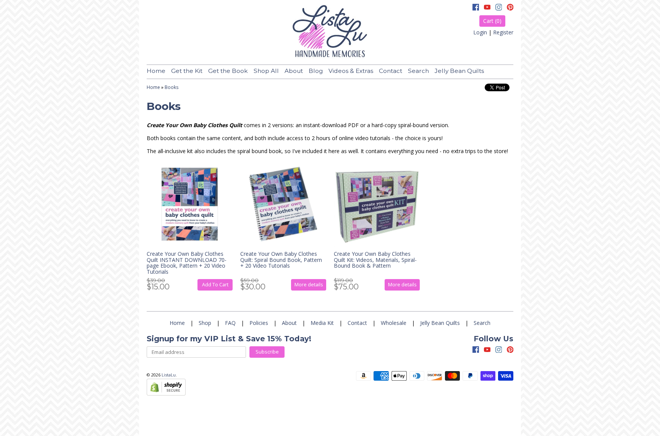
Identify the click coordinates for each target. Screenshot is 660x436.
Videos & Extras (350, 70)
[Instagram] (498, 8)
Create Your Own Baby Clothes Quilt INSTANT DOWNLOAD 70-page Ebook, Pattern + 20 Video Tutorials (186, 262)
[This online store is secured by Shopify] (166, 393)
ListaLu (169, 375)
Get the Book (228, 70)
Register (503, 32)
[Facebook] (475, 8)
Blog (316, 70)
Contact (390, 70)
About (294, 70)
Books (171, 87)
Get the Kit (186, 70)
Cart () (492, 20)
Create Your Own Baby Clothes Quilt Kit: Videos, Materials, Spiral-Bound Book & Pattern (375, 259)
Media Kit (322, 322)
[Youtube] (487, 8)
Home (156, 70)
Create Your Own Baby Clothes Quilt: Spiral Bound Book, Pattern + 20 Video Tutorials (281, 259)
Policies (258, 322)
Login (480, 32)
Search (418, 70)
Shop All (266, 70)
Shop (205, 322)
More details (308, 284)
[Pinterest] (510, 8)
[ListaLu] (330, 32)
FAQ (230, 322)
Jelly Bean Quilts (459, 70)
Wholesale (393, 322)
